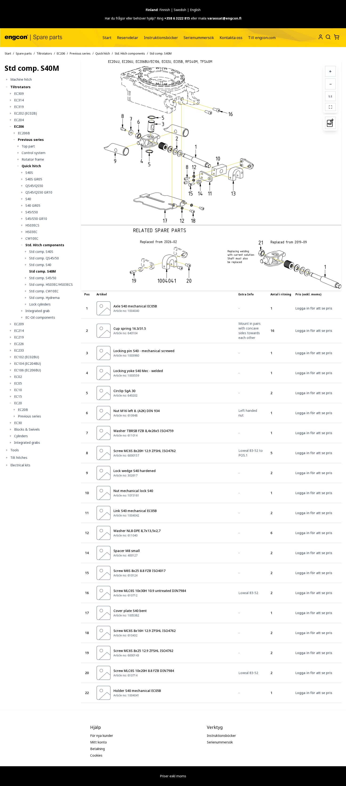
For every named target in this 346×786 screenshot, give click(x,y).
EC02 (18, 376)
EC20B (23, 409)
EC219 (19, 337)
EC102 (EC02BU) (26, 357)
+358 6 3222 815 (177, 18)
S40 (28, 199)
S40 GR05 (32, 205)
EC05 (18, 383)
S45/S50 (31, 212)
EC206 (61, 54)
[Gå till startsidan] (33, 37)
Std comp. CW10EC (44, 291)
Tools (14, 450)
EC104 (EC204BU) (27, 363)
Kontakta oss (231, 37)
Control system (33, 153)
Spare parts (24, 54)
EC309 (19, 93)
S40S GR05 (33, 179)
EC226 (19, 343)
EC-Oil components (40, 317)
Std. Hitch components (130, 54)
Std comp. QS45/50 (44, 258)
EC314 (19, 100)
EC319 (19, 106)
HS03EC (31, 232)
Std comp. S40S (41, 251)
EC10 (18, 390)
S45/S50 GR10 (36, 218)
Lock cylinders (40, 304)
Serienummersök (199, 37)
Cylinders (21, 436)
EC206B (24, 133)
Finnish (164, 10)
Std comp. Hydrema (44, 297)
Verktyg (215, 727)
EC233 (19, 350)
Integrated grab (37, 311)
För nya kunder (101, 735)
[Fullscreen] (330, 107)
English (195, 10)
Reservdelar (127, 37)
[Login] (320, 37)
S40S (29, 172)
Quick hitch (102, 54)
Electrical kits (20, 465)
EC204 (19, 120)
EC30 (18, 423)
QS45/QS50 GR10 (38, 192)
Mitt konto (98, 742)
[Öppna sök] (327, 36)
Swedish (180, 10)
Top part (28, 146)
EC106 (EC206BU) (27, 370)
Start (107, 37)
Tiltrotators (44, 54)
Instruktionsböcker (161, 37)
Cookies (96, 755)
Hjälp (95, 727)
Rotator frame (33, 159)
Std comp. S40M (42, 271)
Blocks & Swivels (27, 429)
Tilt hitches (18, 457)
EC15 (18, 396)
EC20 (18, 403)
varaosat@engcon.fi (224, 18)
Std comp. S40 (40, 264)
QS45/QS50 (34, 185)
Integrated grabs (27, 442)
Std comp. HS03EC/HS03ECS (51, 284)
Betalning (97, 748)
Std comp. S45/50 (42, 278)
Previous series (80, 54)
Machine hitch (21, 79)
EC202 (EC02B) (25, 113)
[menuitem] (107, 37)
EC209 (19, 324)
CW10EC (31, 238)
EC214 (19, 330)
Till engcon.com (262, 37)
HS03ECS (32, 225)
